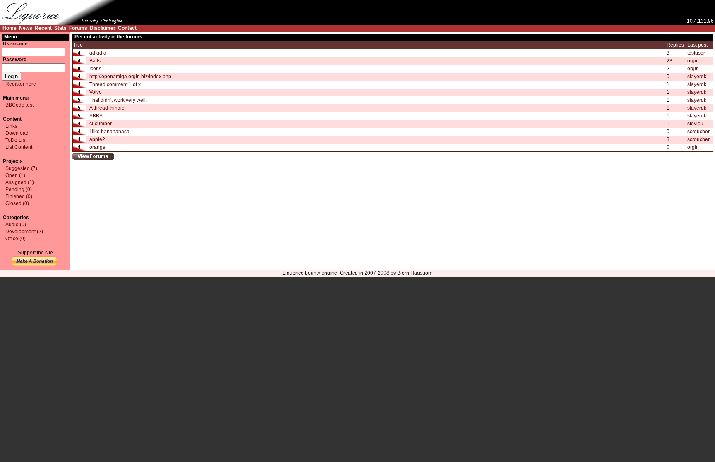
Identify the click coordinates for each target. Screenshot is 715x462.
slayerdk (696, 76)
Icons (95, 69)
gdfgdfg (97, 53)
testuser (696, 53)
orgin (693, 61)
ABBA (96, 116)
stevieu (695, 124)
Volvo (95, 92)
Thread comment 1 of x (115, 84)
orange (97, 147)
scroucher (698, 131)
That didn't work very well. (118, 100)
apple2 (97, 139)
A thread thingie (107, 108)
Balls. (95, 61)
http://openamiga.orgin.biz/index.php (130, 76)
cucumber (100, 124)
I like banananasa (109, 131)
